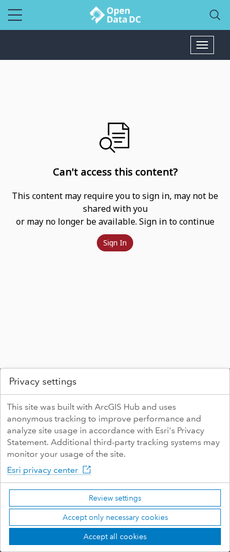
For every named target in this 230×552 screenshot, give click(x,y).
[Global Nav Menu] (15, 15)
